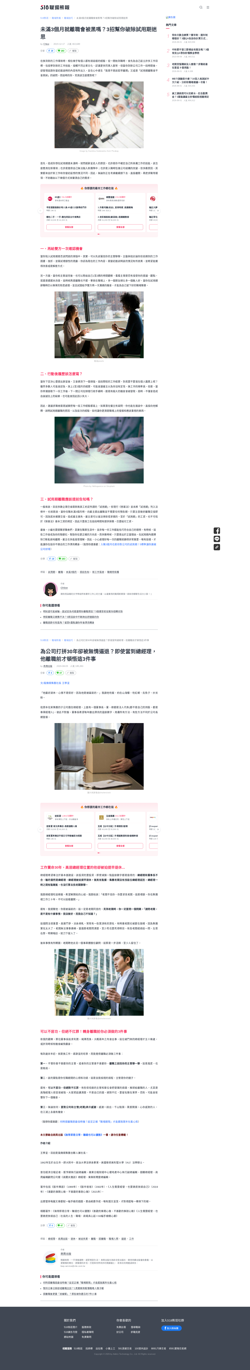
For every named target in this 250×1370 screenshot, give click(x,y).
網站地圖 (68, 1337)
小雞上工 (110, 1348)
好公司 (120, 1332)
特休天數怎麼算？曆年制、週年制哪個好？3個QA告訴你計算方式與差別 (190, 37)
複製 (74, 51)
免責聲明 (86, 1337)
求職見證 (135, 1332)
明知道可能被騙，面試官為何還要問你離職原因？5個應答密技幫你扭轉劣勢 (83, 611)
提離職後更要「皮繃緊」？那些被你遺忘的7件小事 (70, 1294)
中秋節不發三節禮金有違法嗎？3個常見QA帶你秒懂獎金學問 (190, 51)
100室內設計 (141, 1348)
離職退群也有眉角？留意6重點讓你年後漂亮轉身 (68, 622)
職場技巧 (68, 18)
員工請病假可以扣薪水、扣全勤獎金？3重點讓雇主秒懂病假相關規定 (190, 95)
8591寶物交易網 (177, 1348)
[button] (157, 210)
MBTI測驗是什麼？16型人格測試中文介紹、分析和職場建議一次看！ (190, 80)
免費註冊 (121, 1327)
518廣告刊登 (71, 1332)
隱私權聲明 (88, 1332)
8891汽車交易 (158, 1348)
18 (52, 51)
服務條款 (86, 1327)
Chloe (46, 44)
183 (62, 51)
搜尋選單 (201, 7)
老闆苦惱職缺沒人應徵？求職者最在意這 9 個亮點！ (190, 66)
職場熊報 (56, 18)
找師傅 (89, 1348)
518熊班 (44, 18)
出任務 (99, 1348)
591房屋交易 (125, 1348)
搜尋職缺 (135, 1327)
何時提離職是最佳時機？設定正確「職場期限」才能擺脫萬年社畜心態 (99, 1121)
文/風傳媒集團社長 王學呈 (55, 683)
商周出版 (47, 666)
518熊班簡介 (71, 1327)
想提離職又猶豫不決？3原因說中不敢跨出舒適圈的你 (71, 617)
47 (60, 673)
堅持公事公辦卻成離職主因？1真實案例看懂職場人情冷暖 (73, 1288)
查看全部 (69, 227)
